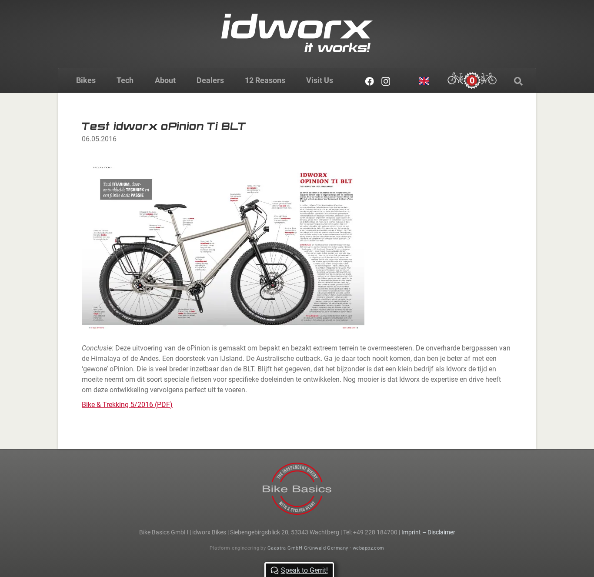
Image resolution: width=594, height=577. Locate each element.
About (165, 80)
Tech (125, 80)
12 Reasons (265, 80)
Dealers (210, 80)
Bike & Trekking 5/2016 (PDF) (127, 404)
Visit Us (319, 80)
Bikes (86, 80)
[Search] (518, 81)
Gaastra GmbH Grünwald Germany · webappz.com (325, 548)
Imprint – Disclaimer (428, 532)
